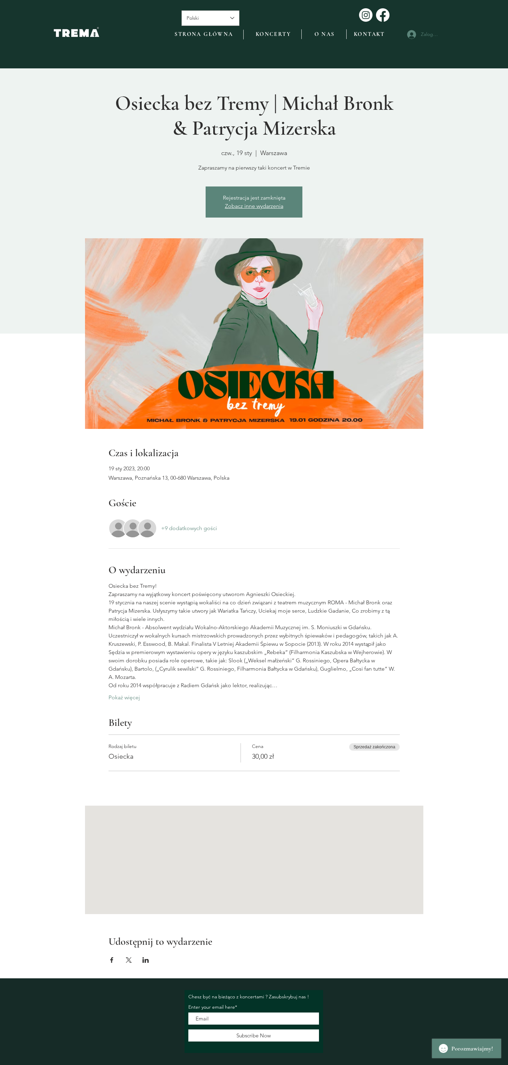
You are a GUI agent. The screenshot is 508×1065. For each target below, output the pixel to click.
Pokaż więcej (124, 697)
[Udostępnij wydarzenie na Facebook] (112, 960)
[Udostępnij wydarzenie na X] (128, 960)
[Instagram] (366, 15)
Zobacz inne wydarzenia (254, 206)
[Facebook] (382, 15)
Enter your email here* (212, 1007)
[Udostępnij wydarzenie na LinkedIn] (145, 960)
